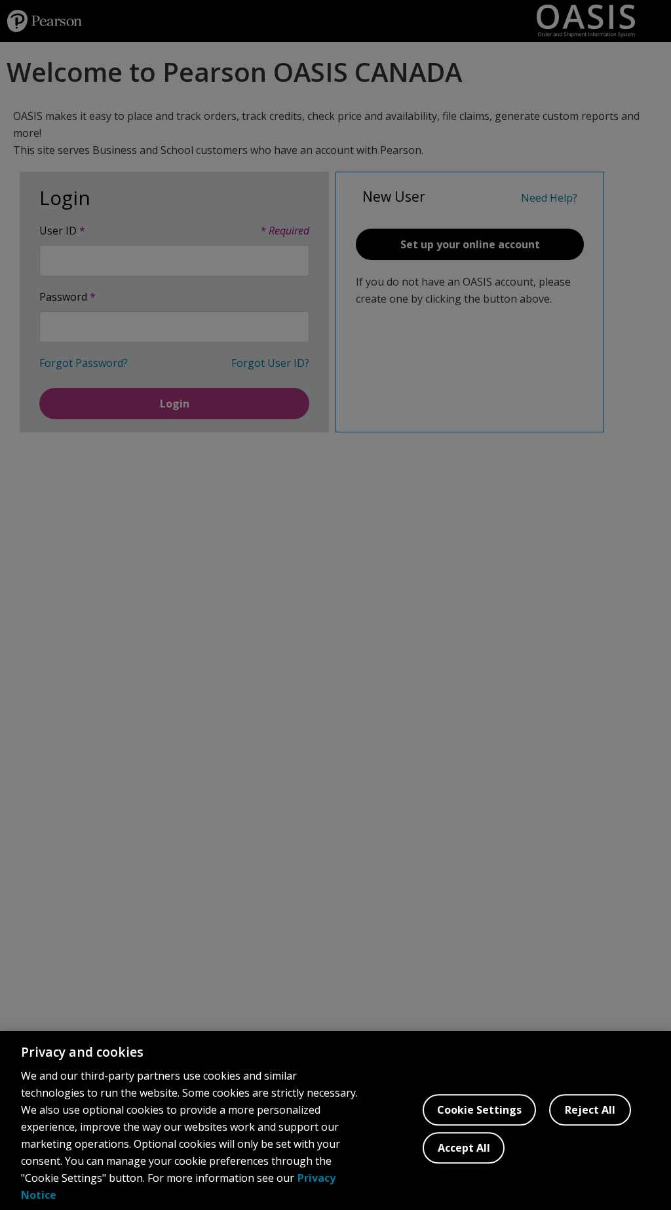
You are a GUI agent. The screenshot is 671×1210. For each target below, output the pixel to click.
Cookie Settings (479, 1110)
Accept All (464, 1148)
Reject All (590, 1110)
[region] (335, 1120)
